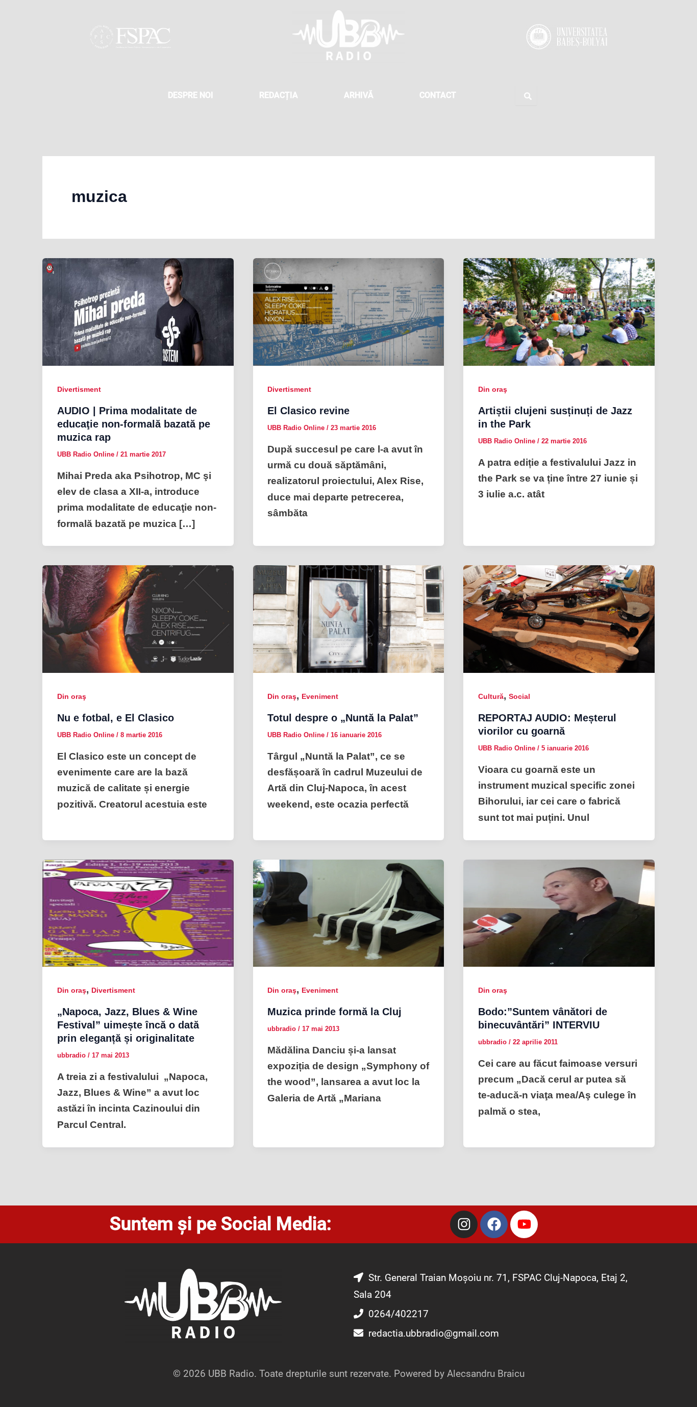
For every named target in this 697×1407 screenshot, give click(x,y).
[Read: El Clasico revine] (348, 311)
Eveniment (320, 696)
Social (519, 696)
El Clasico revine (308, 410)
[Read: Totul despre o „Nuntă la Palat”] (348, 618)
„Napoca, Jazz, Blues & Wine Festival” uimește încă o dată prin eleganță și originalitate (128, 1025)
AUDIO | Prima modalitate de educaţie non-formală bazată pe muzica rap (133, 424)
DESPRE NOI (190, 95)
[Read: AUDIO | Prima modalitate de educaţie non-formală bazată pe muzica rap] (138, 311)
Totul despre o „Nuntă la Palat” (342, 717)
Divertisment (79, 389)
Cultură (491, 696)
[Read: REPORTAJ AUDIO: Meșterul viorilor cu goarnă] (559, 618)
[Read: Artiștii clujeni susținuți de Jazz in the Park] (559, 311)
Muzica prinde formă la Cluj (334, 1011)
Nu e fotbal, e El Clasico (115, 717)
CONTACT (437, 95)
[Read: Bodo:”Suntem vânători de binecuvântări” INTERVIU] (559, 912)
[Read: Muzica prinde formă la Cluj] (348, 912)
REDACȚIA (278, 95)
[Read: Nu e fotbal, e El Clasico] (138, 618)
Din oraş (492, 389)
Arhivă (359, 95)
